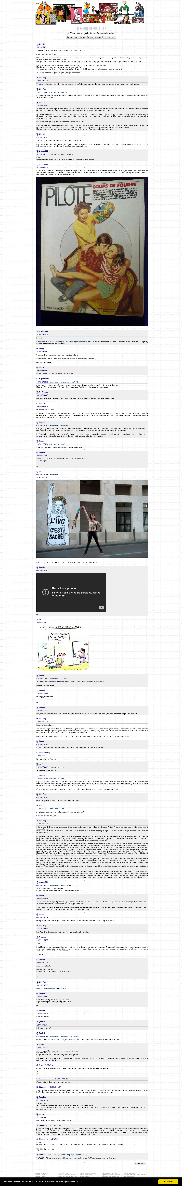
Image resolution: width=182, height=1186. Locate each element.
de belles (50, 410)
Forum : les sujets (63, 1173)
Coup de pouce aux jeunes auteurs (134, 1174)
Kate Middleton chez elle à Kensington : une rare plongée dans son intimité (63, 342)
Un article (39, 84)
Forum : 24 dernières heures (66, 1174)
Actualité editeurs (40, 1174)
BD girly (63, 988)
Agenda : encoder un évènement (67, 1176)
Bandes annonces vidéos (109, 1173)
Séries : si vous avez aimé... (110, 1176)
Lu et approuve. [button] (168, 1181)
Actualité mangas (40, 1176)
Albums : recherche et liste (88, 1173)
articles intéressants (48, 988)
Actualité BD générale (41, 1173)
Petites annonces (129, 1173)
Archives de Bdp (129, 1176)
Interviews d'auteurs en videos (111, 1174)
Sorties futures (84, 1176)
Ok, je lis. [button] (79, 1182)
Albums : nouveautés (86, 1174)
